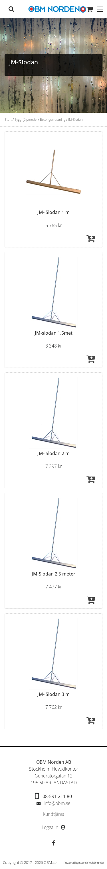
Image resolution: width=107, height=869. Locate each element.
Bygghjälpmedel (26, 119)
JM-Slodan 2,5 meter (53, 574)
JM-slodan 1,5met (53, 333)
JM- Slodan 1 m (53, 212)
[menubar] (53, 814)
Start (8, 119)
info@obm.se (57, 803)
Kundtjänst (53, 814)
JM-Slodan (75, 119)
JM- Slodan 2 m (53, 453)
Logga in (50, 827)
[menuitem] (53, 814)
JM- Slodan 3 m (53, 694)
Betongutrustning (52, 119)
